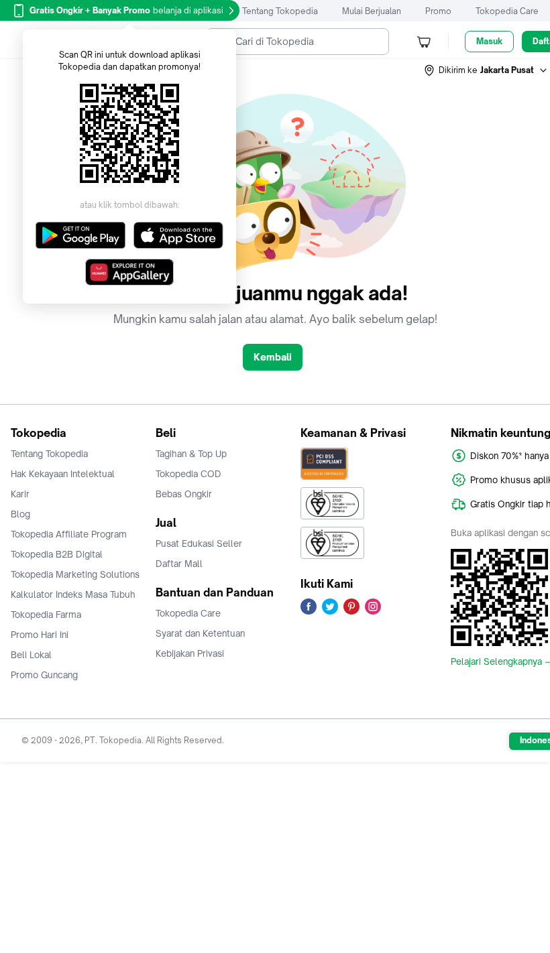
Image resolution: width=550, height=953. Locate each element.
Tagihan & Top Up (191, 453)
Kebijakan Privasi (190, 653)
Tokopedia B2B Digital (57, 554)
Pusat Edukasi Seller (199, 543)
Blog (20, 514)
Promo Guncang (44, 675)
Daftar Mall (179, 563)
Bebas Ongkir (184, 494)
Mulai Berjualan (371, 11)
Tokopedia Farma (46, 614)
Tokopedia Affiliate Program (69, 534)
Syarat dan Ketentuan (200, 633)
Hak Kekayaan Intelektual (63, 473)
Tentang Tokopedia (280, 11)
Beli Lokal (31, 654)
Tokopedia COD (188, 473)
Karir (20, 494)
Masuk (489, 41)
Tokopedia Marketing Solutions (75, 574)
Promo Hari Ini (39, 634)
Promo (438, 11)
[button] (486, 70)
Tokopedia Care (507, 11)
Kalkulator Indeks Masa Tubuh (73, 594)
